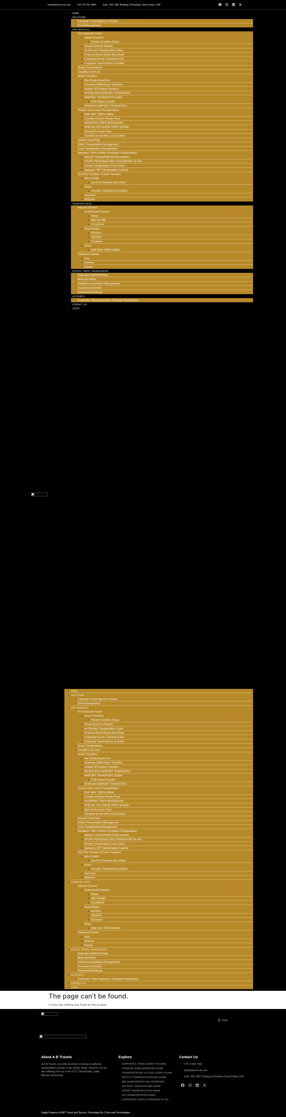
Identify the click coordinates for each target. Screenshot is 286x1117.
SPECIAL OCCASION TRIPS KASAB (106, 127)
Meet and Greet (87, 279)
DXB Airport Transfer (103, 101)
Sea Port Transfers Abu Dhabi (108, 182)
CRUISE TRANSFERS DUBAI (109, 190)
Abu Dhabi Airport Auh (97, 80)
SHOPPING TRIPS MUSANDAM (103, 122)
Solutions (79, 17)
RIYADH (96, 232)
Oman (87, 245)
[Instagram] (227, 5)
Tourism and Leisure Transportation (98, 110)
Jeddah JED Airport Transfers (101, 88)
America (89, 262)
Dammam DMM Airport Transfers (103, 84)
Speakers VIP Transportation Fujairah (106, 169)
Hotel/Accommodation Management (99, 283)
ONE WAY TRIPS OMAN (99, 114)
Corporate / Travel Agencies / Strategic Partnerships (108, 300)
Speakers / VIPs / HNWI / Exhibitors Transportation (107, 152)
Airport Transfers (94, 37)
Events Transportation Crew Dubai (104, 165)
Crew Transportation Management (98, 148)
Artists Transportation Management (98, 144)
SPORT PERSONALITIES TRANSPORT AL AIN (113, 161)
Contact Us (79, 304)
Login (75, 308)
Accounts (78, 296)
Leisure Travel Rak (89, 140)
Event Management (89, 25)
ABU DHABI (91, 178)
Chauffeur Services (89, 71)
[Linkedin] (234, 5)
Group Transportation (90, 67)
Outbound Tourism (88, 254)
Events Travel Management (90, 271)
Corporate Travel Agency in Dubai (97, 21)
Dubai (87, 186)
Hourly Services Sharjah (98, 46)
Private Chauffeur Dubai (105, 41)
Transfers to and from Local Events (104, 135)
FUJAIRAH (98, 224)
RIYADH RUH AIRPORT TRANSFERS (107, 93)
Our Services (81, 29)
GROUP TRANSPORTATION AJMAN (106, 157)
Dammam (90, 195)
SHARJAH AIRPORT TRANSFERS (105, 105)
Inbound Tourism (87, 207)
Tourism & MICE (82, 203)
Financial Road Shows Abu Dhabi (104, 54)
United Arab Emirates (96, 211)
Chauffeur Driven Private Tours (102, 118)
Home (75, 13)
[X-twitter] (240, 5)
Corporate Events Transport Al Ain (104, 58)
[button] (158, 499)
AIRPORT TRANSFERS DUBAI (103, 97)
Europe (88, 266)
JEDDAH (89, 199)
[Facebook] (220, 5)
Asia (87, 258)
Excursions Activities (90, 287)
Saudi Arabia (91, 228)
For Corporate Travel (90, 33)
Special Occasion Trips (97, 131)
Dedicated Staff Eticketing (93, 275)
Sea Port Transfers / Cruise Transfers (99, 174)
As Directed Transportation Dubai (103, 50)
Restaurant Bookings (90, 292)
